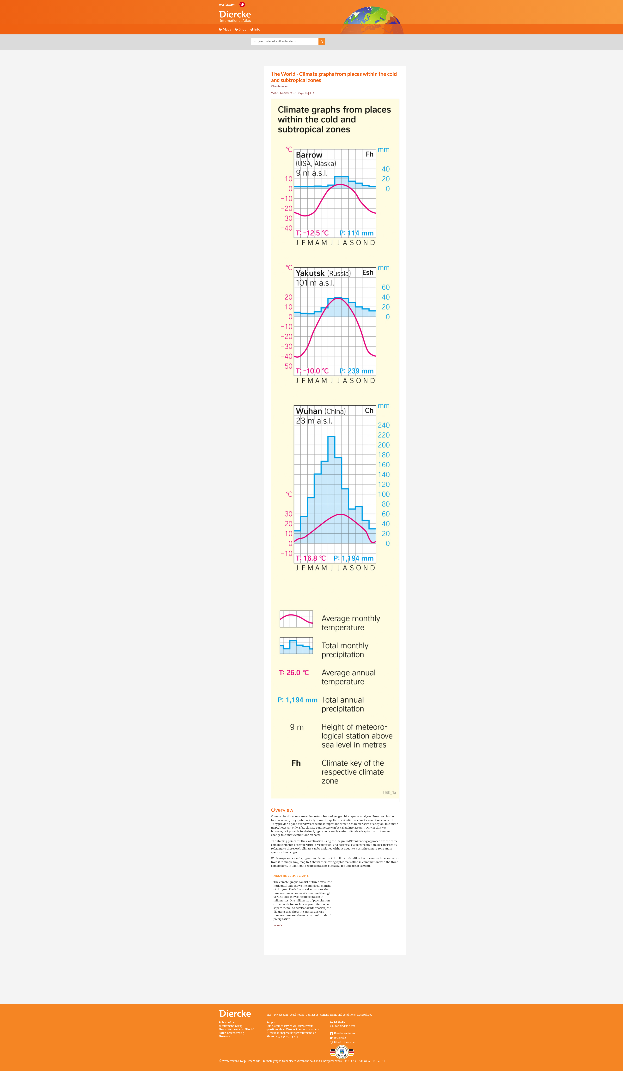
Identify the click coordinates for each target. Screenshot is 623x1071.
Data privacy (364, 1014)
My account (281, 1014)
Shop (242, 29)
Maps (226, 29)
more (277, 925)
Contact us (312, 1014)
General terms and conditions (338, 1014)
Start (269, 1014)
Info (257, 29)
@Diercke (340, 1037)
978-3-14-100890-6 (283, 93)
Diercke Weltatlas (344, 1033)
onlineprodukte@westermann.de (296, 1032)
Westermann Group (230, 1025)
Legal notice (297, 1014)
